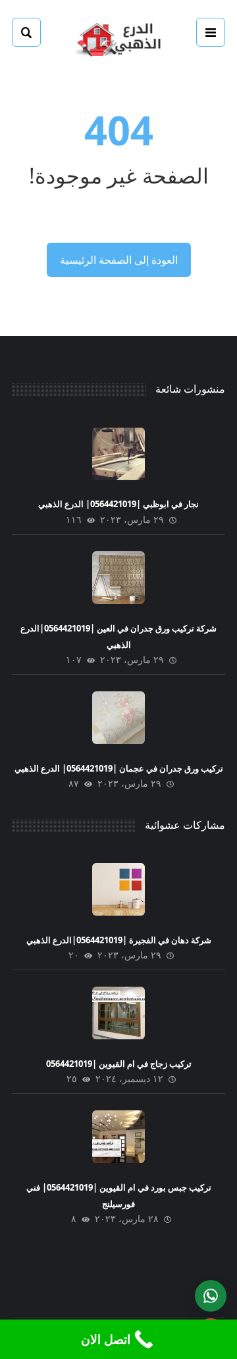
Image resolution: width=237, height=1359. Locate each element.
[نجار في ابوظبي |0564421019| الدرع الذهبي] (118, 454)
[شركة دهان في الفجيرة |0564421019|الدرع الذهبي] (118, 889)
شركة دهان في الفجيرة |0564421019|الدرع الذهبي (118, 940)
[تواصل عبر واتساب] (210, 1296)
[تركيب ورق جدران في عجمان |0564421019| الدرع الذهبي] (118, 717)
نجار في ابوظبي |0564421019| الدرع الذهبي (118, 504)
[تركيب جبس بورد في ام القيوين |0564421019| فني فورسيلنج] (118, 1136)
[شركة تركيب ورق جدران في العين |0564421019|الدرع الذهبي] (118, 577)
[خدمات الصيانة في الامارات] (118, 37)
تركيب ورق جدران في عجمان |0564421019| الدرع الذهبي (118, 768)
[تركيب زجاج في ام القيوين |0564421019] (118, 1013)
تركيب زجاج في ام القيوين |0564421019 (119, 1064)
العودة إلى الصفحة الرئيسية (119, 260)
